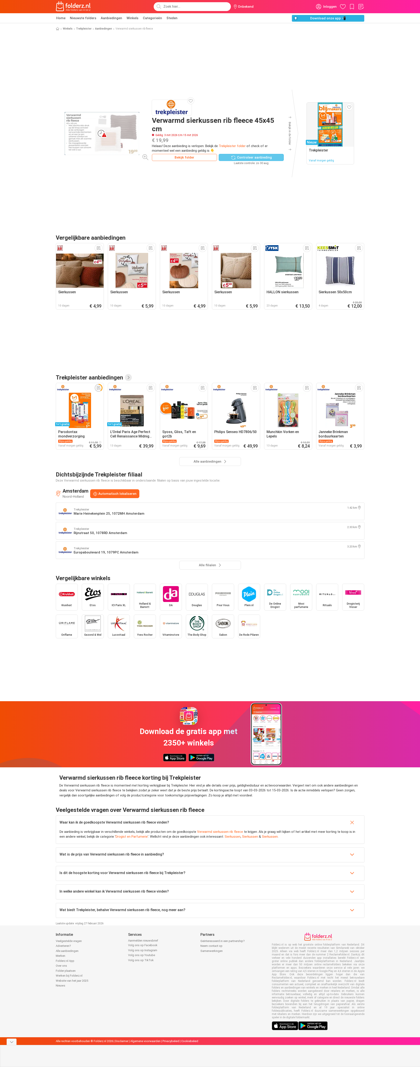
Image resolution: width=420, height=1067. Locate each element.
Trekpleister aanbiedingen (89, 377)
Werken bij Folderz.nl (69, 975)
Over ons (61, 965)
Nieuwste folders (83, 18)
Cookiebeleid (189, 1041)
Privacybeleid (170, 1041)
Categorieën (152, 18)
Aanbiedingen (111, 18)
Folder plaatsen (66, 970)
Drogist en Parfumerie (132, 837)
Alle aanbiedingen (67, 951)
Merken (60, 955)
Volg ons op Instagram (142, 950)
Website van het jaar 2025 (72, 980)
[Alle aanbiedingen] (128, 377)
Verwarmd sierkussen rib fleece (220, 832)
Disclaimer (121, 1041)
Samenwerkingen (211, 951)
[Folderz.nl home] (73, 6)
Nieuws (60, 985)
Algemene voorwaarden (145, 1041)
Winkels (132, 18)
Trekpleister (83, 28)
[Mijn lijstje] (360, 6)
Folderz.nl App (65, 960)
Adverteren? (63, 945)
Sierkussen (233, 837)
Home (60, 18)
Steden (171, 18)
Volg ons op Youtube (141, 955)
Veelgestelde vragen (69, 941)
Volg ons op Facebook (142, 945)
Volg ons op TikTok (141, 960)
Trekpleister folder (232, 146)
